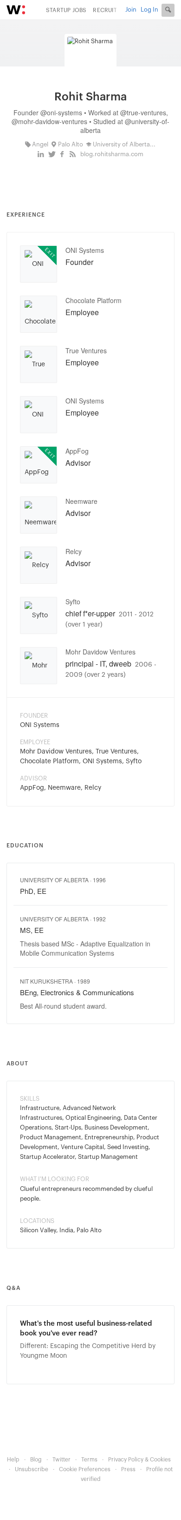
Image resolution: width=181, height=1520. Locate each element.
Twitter (61, 1459)
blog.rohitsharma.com (111, 154)
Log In (149, 10)
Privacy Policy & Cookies (139, 1459)
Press (128, 1469)
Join (130, 10)
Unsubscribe (31, 1469)
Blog (36, 1459)
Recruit (104, 10)
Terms (89, 1459)
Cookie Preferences (84, 1469)
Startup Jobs (66, 10)
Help (13, 1459)
